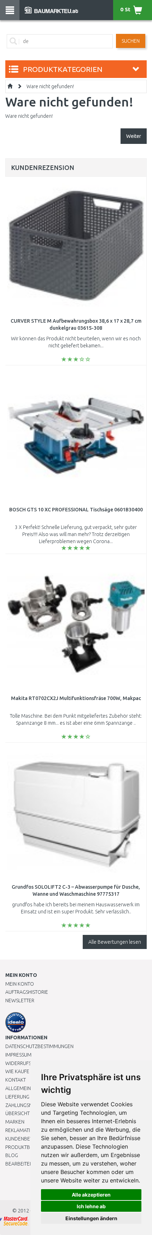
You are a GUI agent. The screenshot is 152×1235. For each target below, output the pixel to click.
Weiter (133, 136)
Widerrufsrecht (25, 1063)
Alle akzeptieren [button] (91, 1195)
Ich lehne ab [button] (91, 1206)
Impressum (18, 1055)
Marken (14, 1122)
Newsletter (19, 1000)
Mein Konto (19, 984)
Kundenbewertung (28, 1139)
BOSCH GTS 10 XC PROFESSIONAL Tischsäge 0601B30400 (76, 509)
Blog (11, 1155)
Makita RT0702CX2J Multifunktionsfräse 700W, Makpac (76, 698)
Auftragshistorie (26, 992)
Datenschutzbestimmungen (39, 1046)
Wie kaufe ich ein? (26, 1071)
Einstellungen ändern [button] (91, 1218)
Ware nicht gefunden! (50, 86)
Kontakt (15, 1080)
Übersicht (17, 1113)
